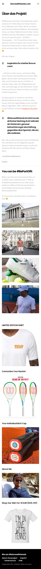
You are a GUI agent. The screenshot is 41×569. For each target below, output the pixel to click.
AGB (20, 560)
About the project (9, 558)
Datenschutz (10, 560)
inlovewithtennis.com (20, 4)
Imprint (23, 558)
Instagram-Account (29, 108)
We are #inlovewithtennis (14, 554)
